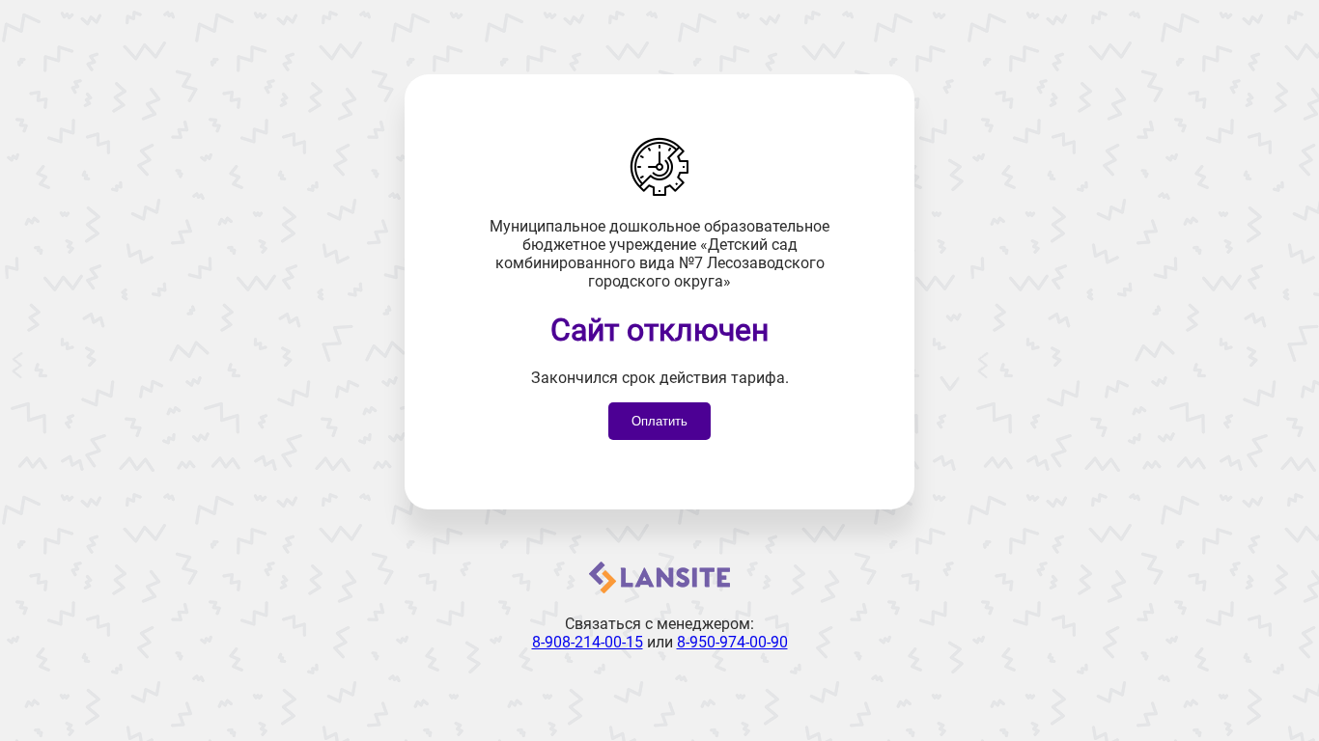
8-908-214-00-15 (587, 642)
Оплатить (659, 421)
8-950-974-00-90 (732, 642)
